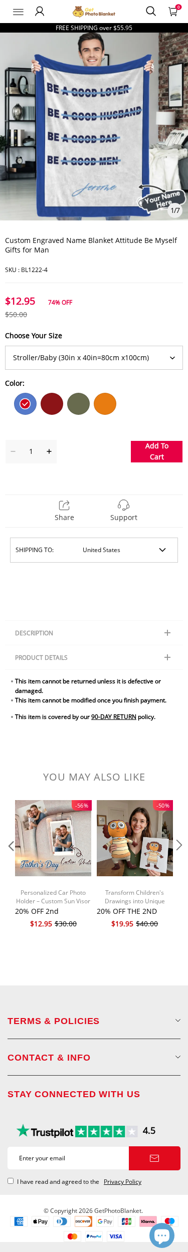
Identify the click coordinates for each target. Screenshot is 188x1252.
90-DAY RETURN (113, 716)
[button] (10, 865)
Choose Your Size (33, 335)
